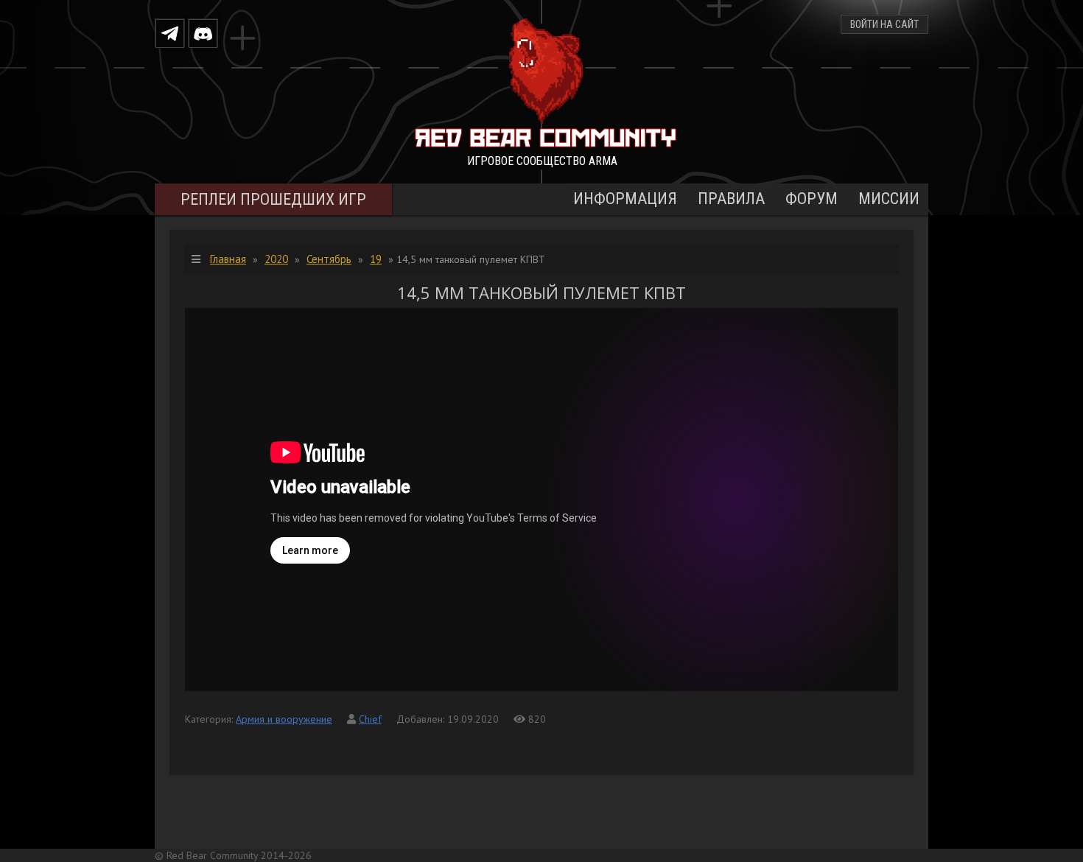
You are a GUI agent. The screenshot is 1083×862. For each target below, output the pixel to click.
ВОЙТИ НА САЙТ (884, 24)
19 (376, 259)
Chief (370, 719)
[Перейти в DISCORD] (203, 32)
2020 (276, 259)
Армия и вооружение (284, 719)
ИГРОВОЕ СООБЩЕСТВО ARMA (542, 161)
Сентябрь (328, 259)
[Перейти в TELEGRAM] (170, 32)
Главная (228, 259)
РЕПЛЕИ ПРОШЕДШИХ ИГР (273, 199)
